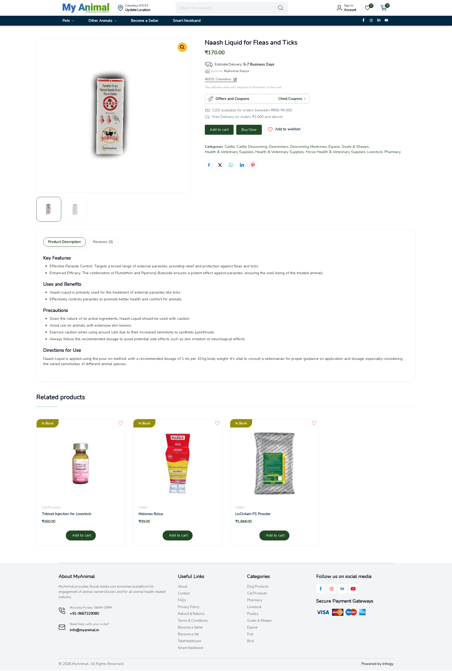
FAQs (182, 600)
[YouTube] (386, 20)
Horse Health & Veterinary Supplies (335, 151)
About (182, 586)
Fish (250, 634)
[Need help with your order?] (62, 627)
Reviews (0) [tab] (103, 241)
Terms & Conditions (193, 620)
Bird (250, 641)
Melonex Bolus (151, 513)
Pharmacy (393, 151)
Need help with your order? (89, 624)
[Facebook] (363, 20)
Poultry (252, 614)
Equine (334, 146)
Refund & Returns (191, 614)
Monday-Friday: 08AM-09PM (91, 607)
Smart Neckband (190, 648)
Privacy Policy (188, 607)
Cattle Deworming (252, 146)
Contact (184, 593)
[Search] (280, 8)
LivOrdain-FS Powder (253, 513)
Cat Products (51, 507)
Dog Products (258, 586)
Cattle (230, 146)
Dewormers (278, 146)
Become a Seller (190, 627)
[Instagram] (371, 20)
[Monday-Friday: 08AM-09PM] (62, 610)
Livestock (375, 151)
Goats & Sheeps (355, 146)
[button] (182, 47)
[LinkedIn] (379, 20)
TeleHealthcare (189, 641)
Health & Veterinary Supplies (229, 151)
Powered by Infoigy (377, 663)
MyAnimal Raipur (236, 71)
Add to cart (219, 129)
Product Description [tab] (64, 241)
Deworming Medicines (308, 146)
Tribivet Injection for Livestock (66, 513)
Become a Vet (188, 634)
